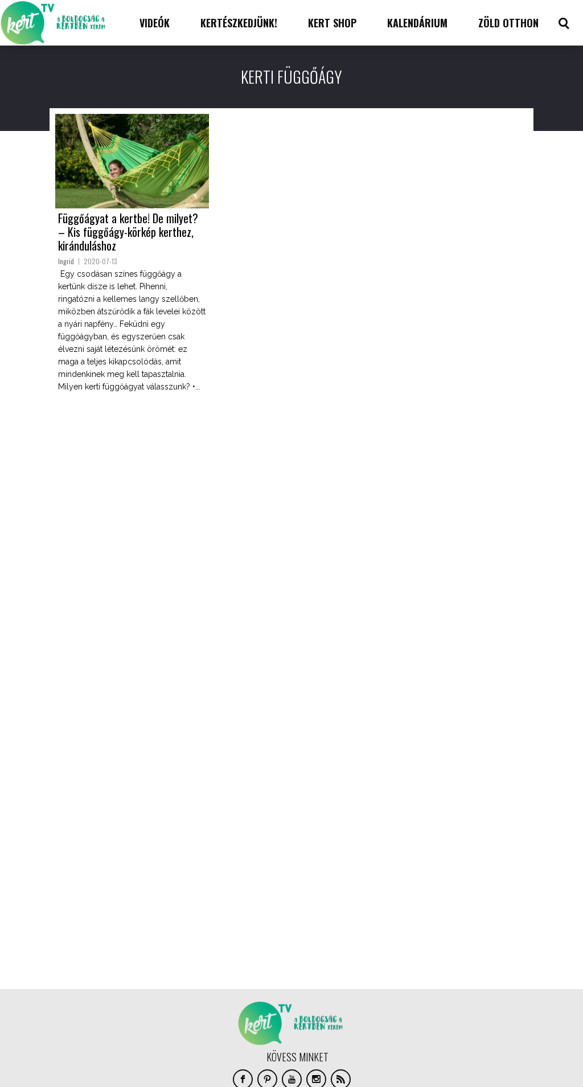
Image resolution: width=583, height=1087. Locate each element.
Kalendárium (417, 22)
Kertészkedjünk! (238, 22)
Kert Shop (332, 22)
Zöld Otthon (508, 22)
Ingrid (66, 261)
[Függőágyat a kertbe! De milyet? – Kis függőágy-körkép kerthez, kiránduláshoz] (132, 161)
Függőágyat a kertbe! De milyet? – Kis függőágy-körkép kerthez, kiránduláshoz (128, 232)
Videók (154, 22)
